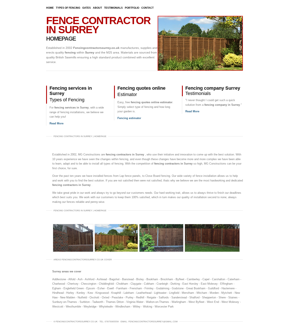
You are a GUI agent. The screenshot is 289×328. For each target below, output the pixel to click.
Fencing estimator (129, 118)
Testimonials (113, 7)
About (97, 7)
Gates (86, 7)
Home (50, 7)
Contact (147, 7)
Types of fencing (68, 7)
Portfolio (132, 7)
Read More (56, 123)
